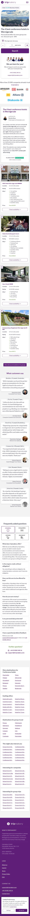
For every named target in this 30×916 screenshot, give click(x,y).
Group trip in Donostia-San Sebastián (20, 800)
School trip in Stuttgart (8, 781)
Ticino (16, 675)
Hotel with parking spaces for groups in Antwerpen (8, 699)
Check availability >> (15, 209)
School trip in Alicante (20, 778)
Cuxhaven (5, 736)
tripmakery (15, 85)
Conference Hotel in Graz (8, 757)
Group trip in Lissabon (20, 802)
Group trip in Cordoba (8, 802)
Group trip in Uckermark (20, 797)
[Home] (15, 823)
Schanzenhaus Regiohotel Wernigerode (14, 328)
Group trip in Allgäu (8, 797)
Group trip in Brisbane (8, 794)
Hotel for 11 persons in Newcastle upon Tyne (20, 712)
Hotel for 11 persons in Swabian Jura (20, 707)
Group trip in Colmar (20, 805)
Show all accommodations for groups (15, 365)
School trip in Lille (8, 773)
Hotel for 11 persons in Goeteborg (8, 712)
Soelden (5, 688)
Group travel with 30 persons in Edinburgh (20, 709)
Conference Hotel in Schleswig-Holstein (20, 760)
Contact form (6, 893)
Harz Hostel (6, 284)
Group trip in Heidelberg (8, 747)
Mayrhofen (6, 675)
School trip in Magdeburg (20, 776)
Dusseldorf (6, 680)
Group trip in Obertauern (8, 805)
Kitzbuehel (18, 733)
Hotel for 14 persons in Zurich (20, 701)
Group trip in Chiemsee (20, 794)
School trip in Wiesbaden (20, 773)
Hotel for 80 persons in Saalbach (20, 704)
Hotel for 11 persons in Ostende (8, 709)
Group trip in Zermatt (8, 800)
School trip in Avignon (20, 770)
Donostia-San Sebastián (20, 686)
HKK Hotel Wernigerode (9, 183)
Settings (8, 910)
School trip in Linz (8, 778)
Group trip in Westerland (20, 808)
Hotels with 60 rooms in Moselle (8, 707)
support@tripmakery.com (15, 75)
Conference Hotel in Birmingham (8, 760)
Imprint (4, 868)
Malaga (5, 678)
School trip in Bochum (20, 781)
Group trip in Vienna (8, 808)
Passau (5, 686)
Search (15, 51)
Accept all (21, 910)
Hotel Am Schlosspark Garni (10, 233)
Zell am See (18, 678)
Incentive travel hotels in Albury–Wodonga (8, 701)
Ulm (16, 731)
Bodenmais (18, 688)
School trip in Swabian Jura (8, 784)
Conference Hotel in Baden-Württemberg (20, 747)
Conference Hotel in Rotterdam (20, 755)
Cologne (5, 731)
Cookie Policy (13, 906)
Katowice (17, 683)
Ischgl (4, 733)
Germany (5, 728)
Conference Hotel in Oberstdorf (8, 755)
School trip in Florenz (8, 770)
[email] (27, 2)
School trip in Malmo (20, 784)
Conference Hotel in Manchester (20, 749)
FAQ (3, 877)
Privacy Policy (6, 874)
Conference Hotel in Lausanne (20, 752)
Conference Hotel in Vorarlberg (8, 752)
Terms (3, 871)
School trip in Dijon (8, 776)
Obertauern (18, 723)
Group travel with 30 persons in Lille (8, 704)
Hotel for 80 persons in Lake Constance (20, 699)
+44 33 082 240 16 (15, 72)
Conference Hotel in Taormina (20, 757)
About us (4, 865)
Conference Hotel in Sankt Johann (8, 749)
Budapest (5, 683)
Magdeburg (18, 725)
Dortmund (18, 680)
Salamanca (6, 725)
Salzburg (17, 728)
